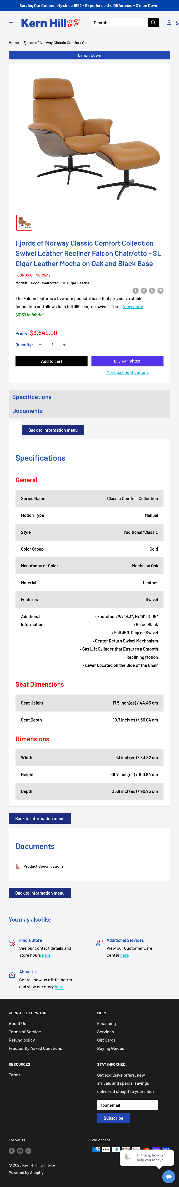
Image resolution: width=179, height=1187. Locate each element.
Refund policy (22, 1039)
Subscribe (113, 1118)
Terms (15, 1074)
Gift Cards (106, 1039)
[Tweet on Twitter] (152, 290)
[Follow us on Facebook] (12, 1150)
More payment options (127, 372)
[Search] (153, 22)
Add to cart (51, 361)
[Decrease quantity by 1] (40, 344)
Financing (106, 1023)
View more (133, 306)
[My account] (169, 22)
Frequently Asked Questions (35, 1048)
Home (14, 42)
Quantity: (24, 344)
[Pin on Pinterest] (144, 290)
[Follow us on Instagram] (20, 1150)
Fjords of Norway (33, 275)
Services (105, 1031)
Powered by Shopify (26, 1172)
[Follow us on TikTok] (28, 1150)
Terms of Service (25, 1031)
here (46, 955)
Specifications (32, 396)
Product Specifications (43, 866)
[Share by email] (160, 290)
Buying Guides (110, 1048)
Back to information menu (53, 430)
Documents (27, 410)
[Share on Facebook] (136, 290)
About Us (17, 1023)
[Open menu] (11, 22)
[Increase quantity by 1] (64, 344)
